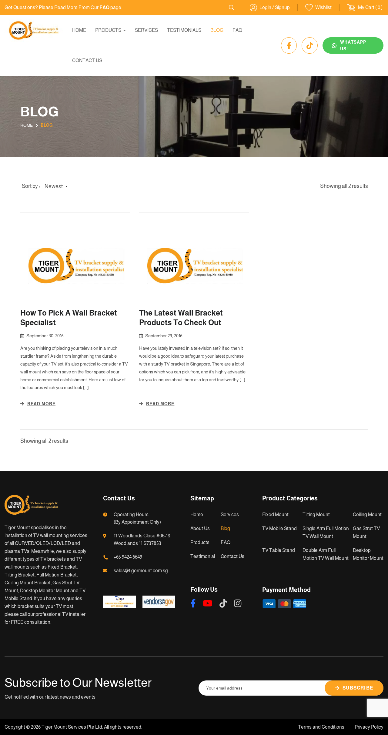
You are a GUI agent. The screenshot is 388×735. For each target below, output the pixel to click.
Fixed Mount (275, 514)
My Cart (366, 7)
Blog (216, 30)
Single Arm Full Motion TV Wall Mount (326, 532)
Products (108, 30)
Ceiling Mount (367, 514)
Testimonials (184, 30)
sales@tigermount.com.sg (141, 570)
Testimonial (202, 556)
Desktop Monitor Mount (368, 554)
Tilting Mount (316, 514)
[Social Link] (289, 45)
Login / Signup (274, 7)
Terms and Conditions (321, 727)
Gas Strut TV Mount (366, 532)
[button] (57, 186)
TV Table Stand (278, 550)
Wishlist (323, 7)
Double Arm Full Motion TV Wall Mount (326, 554)
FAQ (237, 30)
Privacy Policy (369, 727)
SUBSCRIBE (358, 687)
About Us (200, 528)
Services (146, 30)
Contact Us (87, 60)
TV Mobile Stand (279, 528)
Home (79, 30)
